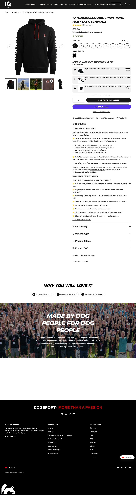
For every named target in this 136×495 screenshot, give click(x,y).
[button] (77, 25)
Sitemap (93, 442)
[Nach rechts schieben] (61, 46)
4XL (120, 46)
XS (75, 46)
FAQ (91, 439)
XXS (127, 46)
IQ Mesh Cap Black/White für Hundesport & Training (102, 69)
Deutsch (10, 467)
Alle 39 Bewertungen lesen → (81, 219)
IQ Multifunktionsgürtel (97, 170)
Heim (6, 12)
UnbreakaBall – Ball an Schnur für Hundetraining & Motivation (104, 78)
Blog (91, 435)
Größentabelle (126, 41)
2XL (106, 46)
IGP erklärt (93, 432)
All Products (15, 12)
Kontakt (50, 428)
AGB (91, 449)
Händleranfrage (53, 453)
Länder (92, 446)
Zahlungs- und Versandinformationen (60, 435)
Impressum (94, 457)
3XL (113, 46)
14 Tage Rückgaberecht (106, 118)
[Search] (120, 4)
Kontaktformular (10, 436)
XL (99, 46)
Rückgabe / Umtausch (55, 439)
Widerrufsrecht (52, 446)
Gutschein (51, 432)
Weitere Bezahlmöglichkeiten (101, 111)
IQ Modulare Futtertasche (83, 167)
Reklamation (52, 442)
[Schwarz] (74, 55)
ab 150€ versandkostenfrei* (84, 118)
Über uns (93, 428)
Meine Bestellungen (54, 449)
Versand (75, 32)
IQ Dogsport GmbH (16, 472)
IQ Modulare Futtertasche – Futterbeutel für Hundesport (103, 86)
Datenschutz (94, 453)
